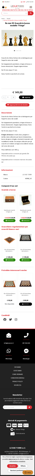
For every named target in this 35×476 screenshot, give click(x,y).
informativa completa (17, 461)
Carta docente (20, 433)
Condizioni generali (17, 378)
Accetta (12, 466)
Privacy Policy (17, 381)
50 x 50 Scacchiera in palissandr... (9, 294)
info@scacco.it (24, 453)
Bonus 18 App (20, 429)
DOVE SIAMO (18, 370)
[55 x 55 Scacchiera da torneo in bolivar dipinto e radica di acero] (26, 240)
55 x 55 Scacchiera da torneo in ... (9, 250)
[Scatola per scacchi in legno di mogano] (9, 201)
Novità (8, 18)
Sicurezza (17, 385)
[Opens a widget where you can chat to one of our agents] (27, 472)
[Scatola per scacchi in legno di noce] (26, 201)
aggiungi (27, 97)
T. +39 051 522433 (12, 453)
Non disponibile (9, 304)
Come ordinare (17, 374)
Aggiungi (26, 304)
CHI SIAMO (17, 367)
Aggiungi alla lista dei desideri (19, 105)
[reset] (26, 13)
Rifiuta (23, 466)
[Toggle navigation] (31, 7)
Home (3, 18)
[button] (32, 38)
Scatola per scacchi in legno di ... (9, 211)
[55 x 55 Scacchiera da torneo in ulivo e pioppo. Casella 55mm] (9, 240)
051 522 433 (30, 1)
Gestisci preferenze (17, 470)
